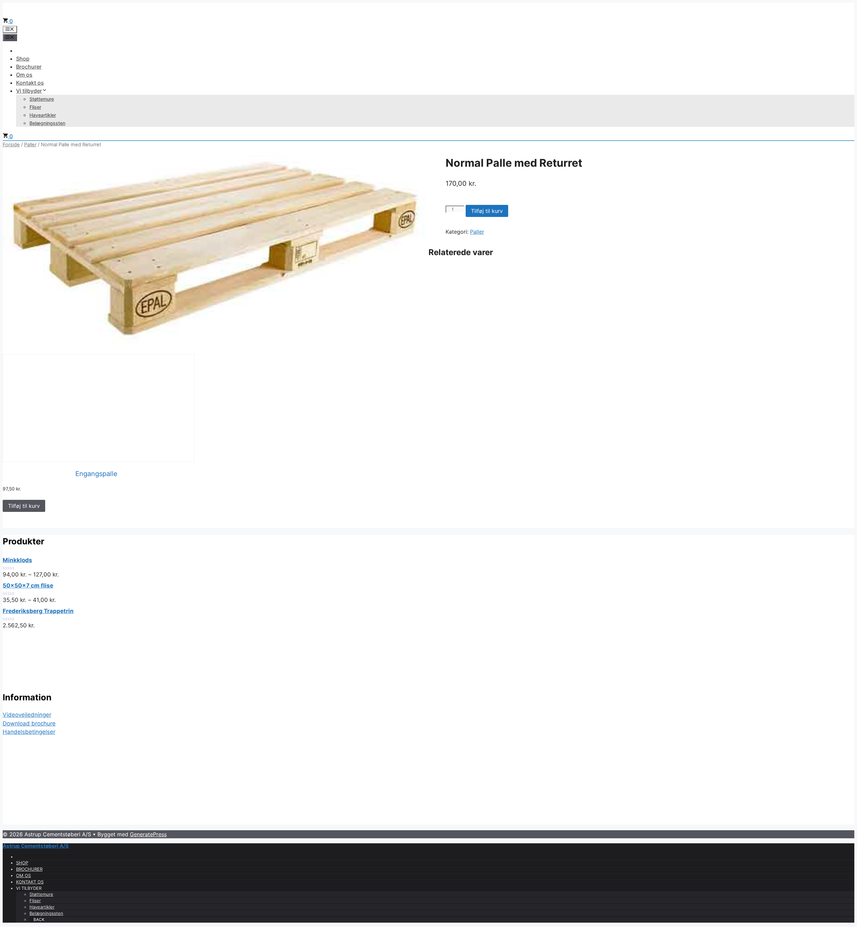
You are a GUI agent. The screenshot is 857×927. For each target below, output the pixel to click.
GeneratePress (148, 834)
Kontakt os (30, 82)
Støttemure (41, 99)
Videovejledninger (27, 714)
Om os (24, 74)
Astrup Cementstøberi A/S (36, 846)
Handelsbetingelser (29, 731)
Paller (30, 145)
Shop (22, 58)
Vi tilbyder (29, 90)
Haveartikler (42, 115)
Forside (11, 145)
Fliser (35, 107)
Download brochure (29, 723)
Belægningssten (47, 123)
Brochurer (29, 66)
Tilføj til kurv (487, 211)
